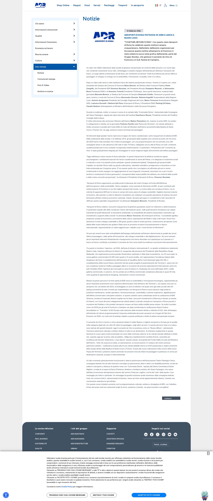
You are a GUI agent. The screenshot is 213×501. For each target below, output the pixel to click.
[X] (157, 434)
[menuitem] (40, 434)
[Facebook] (151, 434)
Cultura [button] (38, 60)
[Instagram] (163, 434)
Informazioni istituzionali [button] (46, 30)
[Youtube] (169, 434)
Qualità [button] (38, 36)
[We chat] (175, 434)
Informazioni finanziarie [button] (46, 42)
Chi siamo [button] (39, 23)
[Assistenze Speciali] (165, 5)
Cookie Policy (66, 487)
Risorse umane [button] (41, 54)
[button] (158, 5)
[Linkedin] (146, 434)
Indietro (168, 398)
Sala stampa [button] (40, 67)
